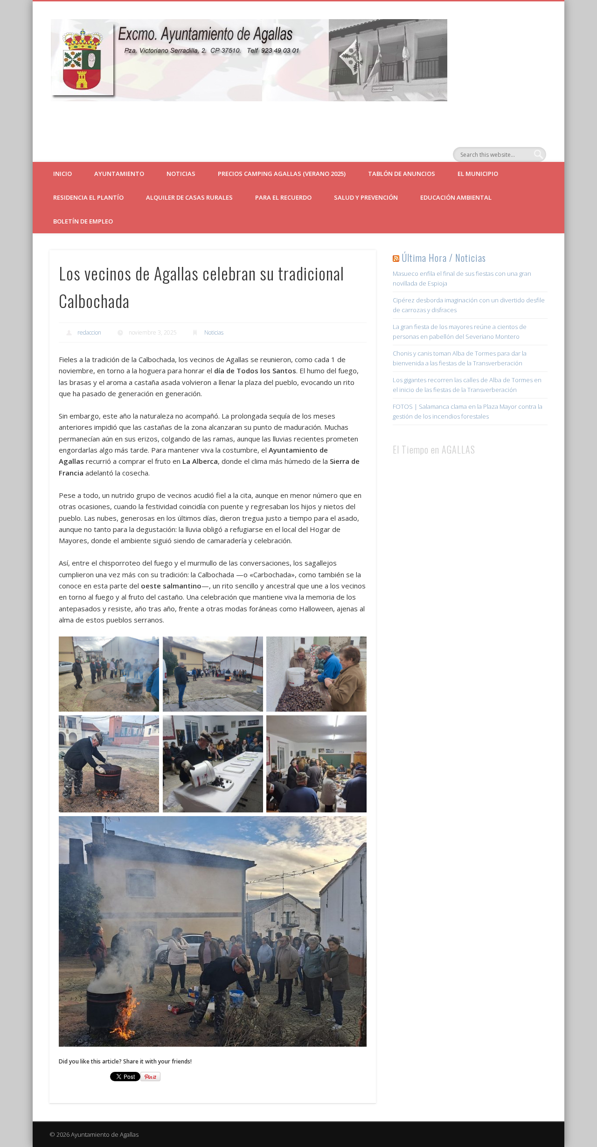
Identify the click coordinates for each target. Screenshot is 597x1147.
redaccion (89, 332)
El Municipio (478, 173)
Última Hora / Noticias (444, 258)
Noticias (181, 173)
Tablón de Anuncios (401, 173)
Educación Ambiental (456, 197)
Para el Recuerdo (283, 197)
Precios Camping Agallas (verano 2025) (282, 173)
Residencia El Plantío (88, 197)
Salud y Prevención (366, 197)
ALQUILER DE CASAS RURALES (189, 197)
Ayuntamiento (119, 173)
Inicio (62, 173)
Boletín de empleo (83, 221)
